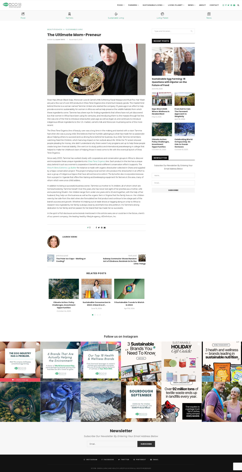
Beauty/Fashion (54, 29)
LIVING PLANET (175, 5)
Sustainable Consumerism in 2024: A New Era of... (96, 303)
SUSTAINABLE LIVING (153, 5)
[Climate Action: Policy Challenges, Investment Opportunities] (64, 289)
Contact (214, 5)
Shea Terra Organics (96, 161)
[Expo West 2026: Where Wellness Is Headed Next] (162, 99)
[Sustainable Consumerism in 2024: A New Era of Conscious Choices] (96, 289)
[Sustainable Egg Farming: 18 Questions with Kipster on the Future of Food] (173, 61)
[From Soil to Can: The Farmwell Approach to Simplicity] (185, 99)
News (191, 5)
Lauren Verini (60, 39)
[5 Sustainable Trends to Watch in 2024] (129, 289)
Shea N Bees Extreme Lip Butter (61, 168)
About (202, 5)
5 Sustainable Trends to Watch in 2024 (129, 303)
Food (120, 5)
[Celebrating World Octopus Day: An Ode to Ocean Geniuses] (185, 129)
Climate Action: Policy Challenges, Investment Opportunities (63, 305)
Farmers (132, 5)
